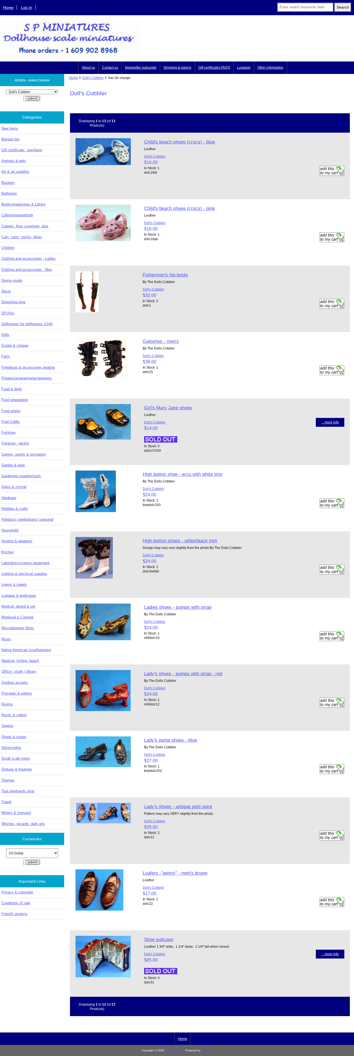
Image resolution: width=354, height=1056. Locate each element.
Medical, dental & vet (18, 606)
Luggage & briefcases (18, 595)
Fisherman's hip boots (165, 275)
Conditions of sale (15, 903)
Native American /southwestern (26, 650)
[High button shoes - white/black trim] (94, 577)
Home (8, 7)
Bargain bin (10, 139)
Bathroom (9, 193)
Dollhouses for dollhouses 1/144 (27, 324)
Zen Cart (206, 1050)
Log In (26, 7)
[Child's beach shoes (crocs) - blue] (103, 164)
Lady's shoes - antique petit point (178, 806)
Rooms (7, 704)
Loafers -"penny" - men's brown (175, 873)
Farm (5, 356)
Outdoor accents (14, 682)
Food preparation (14, 400)
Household (9, 530)
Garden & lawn (13, 465)
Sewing (7, 726)
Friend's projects (14, 914)
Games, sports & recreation (23, 454)
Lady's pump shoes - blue (170, 740)
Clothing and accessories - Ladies (28, 258)
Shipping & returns (177, 68)
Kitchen (7, 552)
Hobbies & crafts (14, 509)
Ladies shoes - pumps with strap (177, 607)
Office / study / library (18, 671)
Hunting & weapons (16, 541)
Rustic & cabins (14, 715)
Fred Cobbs (10, 422)
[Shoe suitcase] (103, 976)
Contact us (110, 68)
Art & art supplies (15, 171)
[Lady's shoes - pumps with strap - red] (103, 710)
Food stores (10, 411)
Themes (7, 780)
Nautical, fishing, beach (20, 661)
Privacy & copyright (17, 892)
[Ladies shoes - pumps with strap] (103, 639)
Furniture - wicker (15, 443)
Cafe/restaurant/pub (17, 215)
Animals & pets (13, 161)
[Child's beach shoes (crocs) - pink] (103, 240)
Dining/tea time (13, 302)
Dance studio (11, 280)
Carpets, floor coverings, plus (24, 226)
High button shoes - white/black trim (180, 540)
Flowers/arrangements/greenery (26, 378)
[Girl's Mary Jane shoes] (103, 438)
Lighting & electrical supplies (24, 574)
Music (6, 639)
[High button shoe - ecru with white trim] (96, 511)
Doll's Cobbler (93, 77)
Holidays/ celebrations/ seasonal (27, 519)
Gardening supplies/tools (21, 476)
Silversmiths (11, 748)
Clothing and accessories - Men (26, 270)
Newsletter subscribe (141, 68)
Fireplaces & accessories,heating (28, 367)
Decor (6, 291)
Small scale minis (15, 758)
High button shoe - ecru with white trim (182, 474)
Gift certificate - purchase (21, 150)
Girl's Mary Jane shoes (168, 407)
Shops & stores (13, 737)
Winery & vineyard (16, 813)
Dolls (5, 335)
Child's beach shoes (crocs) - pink (179, 208)
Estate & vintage (14, 345)
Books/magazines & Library (23, 204)
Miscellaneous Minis (17, 628)
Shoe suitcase (158, 939)
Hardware (8, 498)
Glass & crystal (13, 487)
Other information (270, 68)
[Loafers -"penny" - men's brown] (99, 909)
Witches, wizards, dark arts (23, 824)
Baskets (8, 183)
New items (9, 128)
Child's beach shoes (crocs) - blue (179, 142)
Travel (6, 802)
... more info (330, 422)
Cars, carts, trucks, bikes (21, 237)
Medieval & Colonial (17, 617)
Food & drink (11, 389)
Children (7, 248)
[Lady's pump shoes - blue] (103, 766)
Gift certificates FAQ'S (214, 68)
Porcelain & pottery (16, 693)
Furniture (8, 432)
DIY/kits (7, 313)
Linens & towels (14, 584)
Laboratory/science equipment (25, 563)
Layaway (244, 68)
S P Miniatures (174, 1050)
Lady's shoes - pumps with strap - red (183, 673)
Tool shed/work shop (17, 791)
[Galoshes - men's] (101, 378)
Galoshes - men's (161, 341)
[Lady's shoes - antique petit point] (103, 822)
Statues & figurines (16, 769)
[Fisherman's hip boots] (87, 311)
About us (88, 68)
